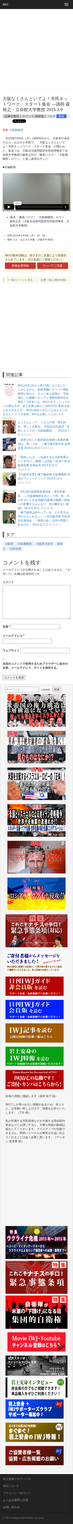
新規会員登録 (20, 265)
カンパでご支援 (53, 265)
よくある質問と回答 (15, 1500)
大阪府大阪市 (44, 543)
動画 (61, 116)
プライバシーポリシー (17, 1493)
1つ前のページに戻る (20, 279)
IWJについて (11, 1485)
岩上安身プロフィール (17, 1478)
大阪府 (51, 116)
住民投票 (15, 548)
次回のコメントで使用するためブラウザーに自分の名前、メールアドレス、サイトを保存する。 (35, 665)
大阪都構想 (16, 130)
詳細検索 (45, 689)
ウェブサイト (11, 650)
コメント (8, 581)
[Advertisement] (36, 48)
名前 (6, 626)
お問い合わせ (11, 1507)
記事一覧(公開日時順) (53, 279)
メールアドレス (13, 635)
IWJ (5, 4)
